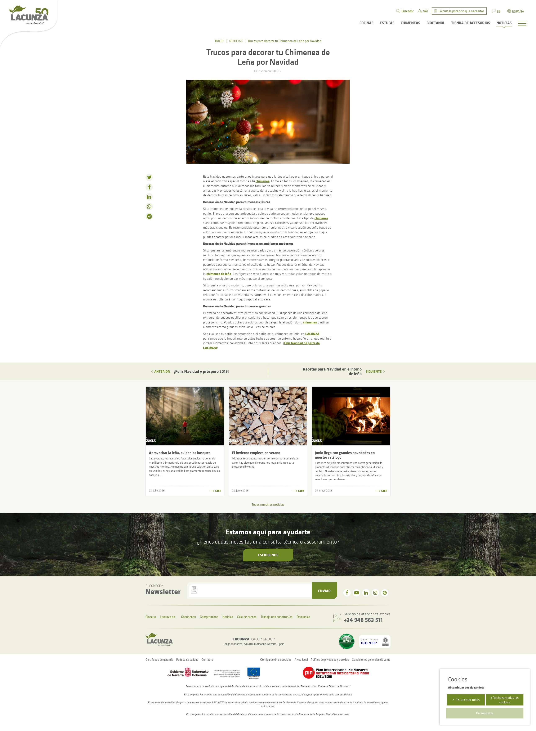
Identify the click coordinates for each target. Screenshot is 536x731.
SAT (426, 11)
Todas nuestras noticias (268, 504)
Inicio (219, 40)
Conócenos (188, 617)
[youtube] (356, 592)
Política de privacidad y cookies (330, 660)
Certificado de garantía (159, 660)
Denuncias (303, 617)
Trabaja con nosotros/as (276, 617)
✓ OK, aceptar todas (466, 699)
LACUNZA (312, 333)
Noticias (236, 40)
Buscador (407, 11)
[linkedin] (366, 592)
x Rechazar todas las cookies (505, 699)
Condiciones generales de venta (371, 660)
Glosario (151, 617)
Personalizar (484, 713)
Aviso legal (301, 660)
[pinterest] (384, 592)
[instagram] (375, 592)
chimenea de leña (218, 273)
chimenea (262, 181)
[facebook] (347, 592)
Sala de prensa (246, 617)
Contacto (207, 660)
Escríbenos (268, 554)
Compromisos (209, 617)
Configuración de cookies (275, 660)
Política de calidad (187, 660)
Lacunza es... (168, 617)
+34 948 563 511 (363, 619)
